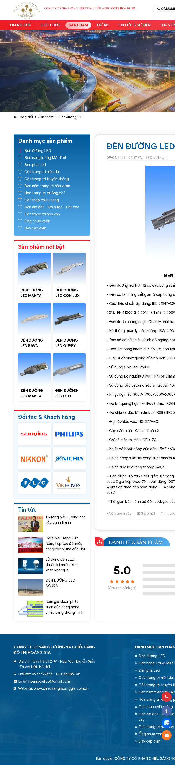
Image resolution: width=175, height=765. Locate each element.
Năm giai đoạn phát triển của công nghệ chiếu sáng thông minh (64, 607)
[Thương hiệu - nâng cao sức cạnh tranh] (30, 524)
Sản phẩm (78, 25)
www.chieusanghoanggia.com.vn (61, 688)
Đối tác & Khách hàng (46, 417)
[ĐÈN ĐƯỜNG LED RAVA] (34, 319)
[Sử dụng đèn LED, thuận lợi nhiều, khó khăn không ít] (30, 566)
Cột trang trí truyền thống (46, 179)
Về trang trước (120, 514)
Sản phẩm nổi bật (41, 246)
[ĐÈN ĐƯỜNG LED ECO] (69, 369)
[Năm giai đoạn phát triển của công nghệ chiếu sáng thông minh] (30, 608)
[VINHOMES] (69, 483)
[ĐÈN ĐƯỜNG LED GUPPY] (69, 319)
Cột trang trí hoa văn (42, 214)
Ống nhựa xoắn (37, 221)
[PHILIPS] (69, 434)
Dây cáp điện (35, 228)
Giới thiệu (50, 25)
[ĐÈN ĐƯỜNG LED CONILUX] (69, 269)
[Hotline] (167, 697)
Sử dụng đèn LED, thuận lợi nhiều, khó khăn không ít (62, 565)
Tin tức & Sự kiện (134, 25)
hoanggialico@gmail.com (49, 681)
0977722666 (42, 674)
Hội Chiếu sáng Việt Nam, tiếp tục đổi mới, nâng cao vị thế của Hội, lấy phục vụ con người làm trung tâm (66, 549)
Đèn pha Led (35, 165)
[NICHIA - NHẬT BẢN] (69, 458)
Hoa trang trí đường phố (45, 193)
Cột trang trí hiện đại (41, 172)
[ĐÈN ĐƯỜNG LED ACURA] (30, 587)
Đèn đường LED (71, 117)
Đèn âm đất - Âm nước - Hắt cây (51, 207)
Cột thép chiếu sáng (41, 200)
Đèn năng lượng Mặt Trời (45, 158)
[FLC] (35, 483)
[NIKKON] (35, 458)
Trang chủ (20, 25)
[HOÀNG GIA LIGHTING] (35, 434)
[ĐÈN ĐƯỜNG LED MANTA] (34, 269)
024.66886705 (68, 674)
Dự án (103, 25)
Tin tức (27, 509)
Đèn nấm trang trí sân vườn (47, 186)
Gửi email (147, 514)
